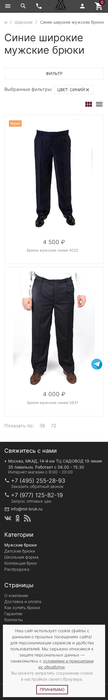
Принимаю (52, 689)
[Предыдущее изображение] (12, 177)
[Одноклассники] (17, 518)
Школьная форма (21, 557)
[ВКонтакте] (7, 518)
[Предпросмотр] (54, 177)
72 (53, 425)
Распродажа (16, 569)
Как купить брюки (22, 607)
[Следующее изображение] (95, 177)
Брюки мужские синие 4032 (52, 250)
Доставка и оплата (22, 601)
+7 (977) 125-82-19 (37, 495)
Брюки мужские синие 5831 (52, 402)
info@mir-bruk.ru (26, 508)
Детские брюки (19, 551)
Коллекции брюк (20, 563)
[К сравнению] (80, 121)
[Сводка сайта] (27, 518)
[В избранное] (92, 121)
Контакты (13, 619)
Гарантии (13, 613)
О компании (16, 595)
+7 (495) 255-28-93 (38, 480)
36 (42, 425)
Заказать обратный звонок (37, 486)
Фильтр (54, 73)
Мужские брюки (20, 544)
